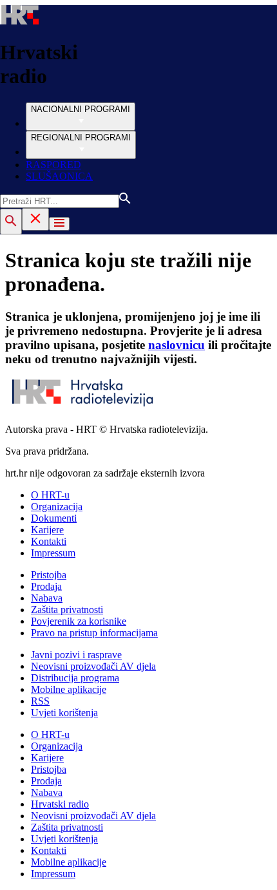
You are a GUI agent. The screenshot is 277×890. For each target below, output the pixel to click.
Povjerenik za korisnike (78, 621)
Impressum (53, 552)
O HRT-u (50, 494)
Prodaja (46, 586)
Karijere (47, 529)
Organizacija (56, 506)
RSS (40, 701)
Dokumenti (54, 518)
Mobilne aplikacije (68, 689)
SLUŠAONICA (59, 176)
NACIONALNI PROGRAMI (80, 109)
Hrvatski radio (60, 804)
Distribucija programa (75, 677)
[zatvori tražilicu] (35, 219)
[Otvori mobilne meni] (59, 224)
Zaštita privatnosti (67, 609)
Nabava (46, 597)
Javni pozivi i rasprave (76, 654)
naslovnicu (176, 345)
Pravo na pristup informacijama (94, 632)
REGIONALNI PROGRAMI (81, 137)
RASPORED (53, 164)
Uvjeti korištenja (64, 712)
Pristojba (48, 574)
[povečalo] (11, 221)
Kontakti (48, 541)
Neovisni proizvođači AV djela (93, 666)
